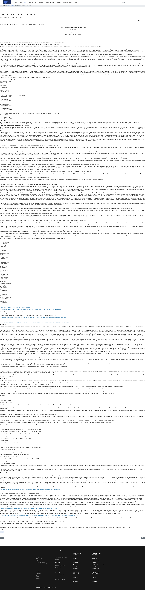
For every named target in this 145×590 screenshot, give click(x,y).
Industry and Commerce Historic (61, 557)
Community (52, 2)
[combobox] (129, 2)
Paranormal (38, 569)
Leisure (47, 2)
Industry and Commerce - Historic (41, 563)
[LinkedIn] (144, 21)
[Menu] (140, 2)
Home (16, 2)
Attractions (31, 2)
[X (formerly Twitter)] (141, 21)
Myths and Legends (39, 558)
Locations (20, 2)
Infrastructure (65, 2)
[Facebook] (139, 21)
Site (70, 2)
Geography (59, 2)
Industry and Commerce (38, 2)
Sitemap (37, 576)
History (25, 2)
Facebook (75, 2)
